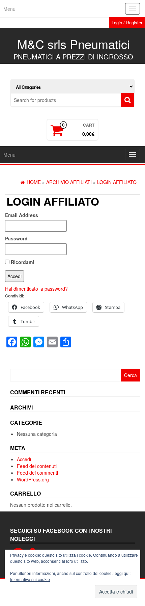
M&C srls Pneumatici (73, 43)
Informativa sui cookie (30, 579)
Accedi (24, 459)
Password (16, 238)
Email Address (21, 215)
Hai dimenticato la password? (36, 288)
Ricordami (21, 262)
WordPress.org (33, 479)
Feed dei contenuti (37, 466)
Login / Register (127, 22)
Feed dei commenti (37, 472)
